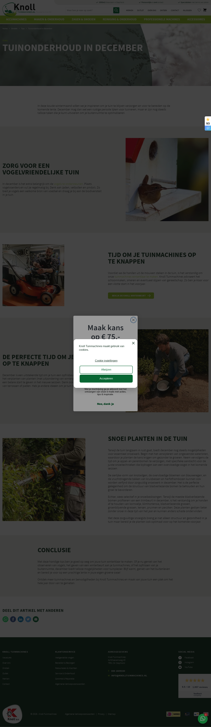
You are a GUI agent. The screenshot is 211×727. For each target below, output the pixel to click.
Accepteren (106, 378)
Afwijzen (106, 369)
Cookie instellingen (106, 360)
